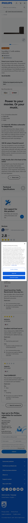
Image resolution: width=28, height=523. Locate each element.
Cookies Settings (13, 269)
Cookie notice (18, 265)
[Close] (24, 243)
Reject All (13, 273)
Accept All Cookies (13, 277)
